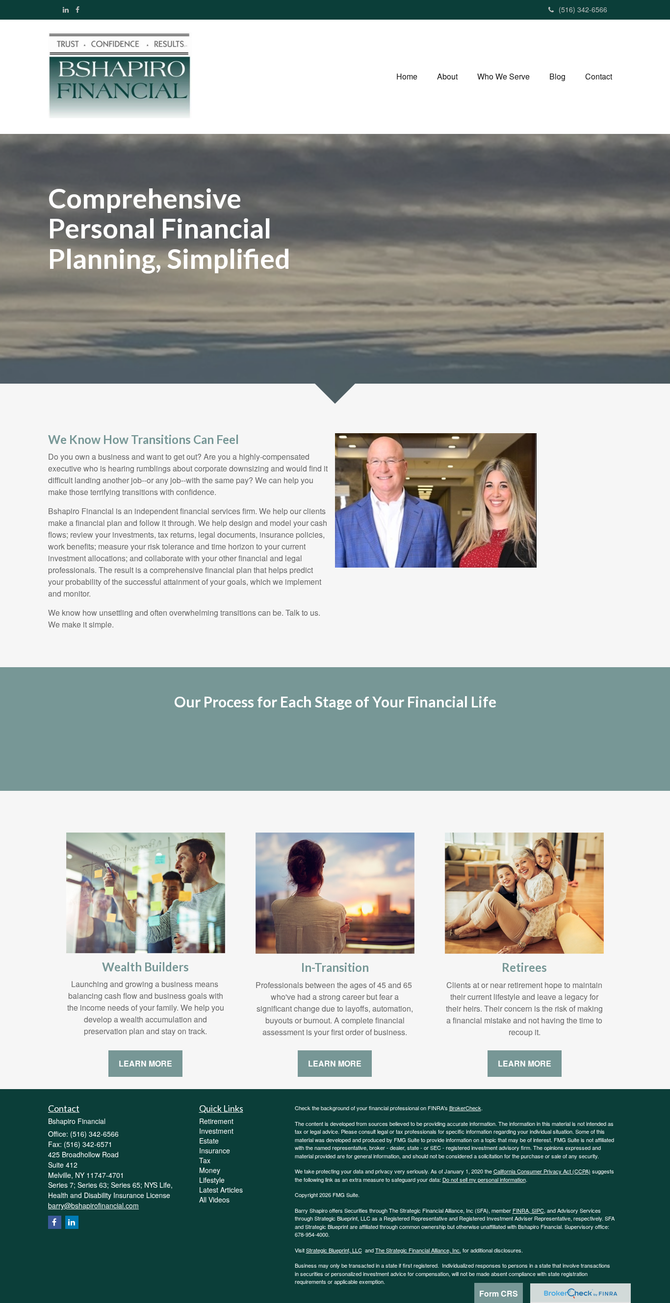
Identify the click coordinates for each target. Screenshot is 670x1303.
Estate (209, 1141)
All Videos (214, 1199)
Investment (216, 1131)
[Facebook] (77, 9)
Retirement (216, 1121)
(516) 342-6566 (583, 9)
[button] (447, 76)
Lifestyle (212, 1180)
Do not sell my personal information (484, 1179)
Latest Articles (221, 1190)
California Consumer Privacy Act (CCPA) (542, 1171)
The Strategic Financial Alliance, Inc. (418, 1250)
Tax (204, 1160)
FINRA (521, 1210)
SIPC (537, 1210)
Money (209, 1170)
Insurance (214, 1150)
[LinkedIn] (66, 9)
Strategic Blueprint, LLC (334, 1250)
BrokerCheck (465, 1108)
